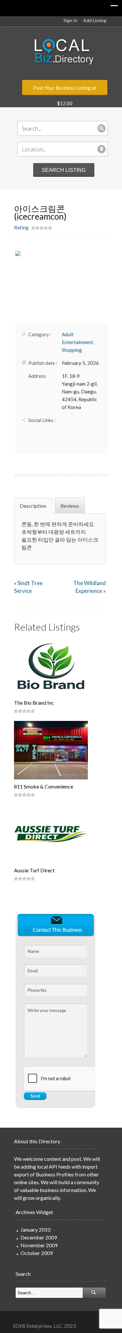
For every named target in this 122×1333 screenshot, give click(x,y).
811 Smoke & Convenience (43, 786)
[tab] (34, 505)
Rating (21, 227)
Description (33, 506)
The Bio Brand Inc (34, 702)
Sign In (70, 20)
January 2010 (35, 1229)
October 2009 (36, 1253)
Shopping (72, 350)
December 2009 (38, 1237)
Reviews (70, 506)
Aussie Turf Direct (34, 870)
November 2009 (39, 1245)
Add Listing (94, 20)
